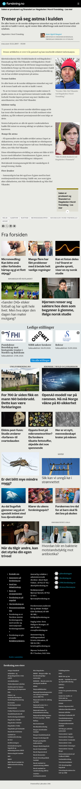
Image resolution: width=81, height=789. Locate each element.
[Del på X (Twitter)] (7, 226)
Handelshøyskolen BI (15, 714)
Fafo (9, 692)
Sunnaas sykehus (64, 712)
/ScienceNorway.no (67, 587)
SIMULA (61, 684)
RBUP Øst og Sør (64, 676)
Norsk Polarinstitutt (40, 749)
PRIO (60, 673)
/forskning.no (65, 578)
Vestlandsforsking (65, 759)
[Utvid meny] (78, 3)
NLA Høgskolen (38, 670)
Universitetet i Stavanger (67, 746)
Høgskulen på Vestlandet (16, 729)
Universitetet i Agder (66, 734)
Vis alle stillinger (40, 360)
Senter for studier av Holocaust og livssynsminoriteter (65, 698)
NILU (9, 767)
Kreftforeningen (13, 743)
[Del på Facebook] (3, 226)
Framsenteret (12, 708)
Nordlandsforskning (40, 727)
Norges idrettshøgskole (41, 746)
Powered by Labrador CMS (40, 784)
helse (5, 218)
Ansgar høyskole (13, 670)
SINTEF (61, 687)
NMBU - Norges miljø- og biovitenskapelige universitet (42, 676)
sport (5, 221)
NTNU (35, 686)
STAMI (61, 703)
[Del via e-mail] (14, 226)
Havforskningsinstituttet (16, 717)
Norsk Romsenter (39, 755)
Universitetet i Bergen (66, 737)
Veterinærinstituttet (65, 762)
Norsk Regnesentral (40, 752)
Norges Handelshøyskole (41, 735)
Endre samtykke (16, 657)
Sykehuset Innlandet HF (67, 715)
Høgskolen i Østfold (14, 723)
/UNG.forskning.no (67, 583)
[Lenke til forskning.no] (38, 2)
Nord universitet (38, 723)
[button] (2, 332)
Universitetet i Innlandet (67, 740)
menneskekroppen (39, 218)
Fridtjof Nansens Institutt (16, 711)
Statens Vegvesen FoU (66, 706)
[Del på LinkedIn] (10, 226)
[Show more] (67, 211)
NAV (9, 756)
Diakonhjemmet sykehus (16, 684)
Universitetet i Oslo (65, 743)
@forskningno (65, 574)
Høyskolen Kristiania (15, 731)
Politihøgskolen (64, 670)
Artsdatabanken (13, 681)
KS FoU (10, 740)
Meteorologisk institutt (15, 753)
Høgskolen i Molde (14, 720)
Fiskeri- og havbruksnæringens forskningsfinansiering (16, 697)
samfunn (14, 218)
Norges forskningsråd (40, 738)
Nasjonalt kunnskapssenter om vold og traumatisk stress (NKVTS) (42, 694)
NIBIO (10, 759)
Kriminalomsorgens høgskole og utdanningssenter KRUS (16, 748)
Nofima (35, 721)
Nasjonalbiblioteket (39, 689)
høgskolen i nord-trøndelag (63, 218)
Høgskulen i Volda (14, 726)
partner (24, 218)
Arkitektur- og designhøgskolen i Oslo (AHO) (16, 676)
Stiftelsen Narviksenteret (67, 709)
